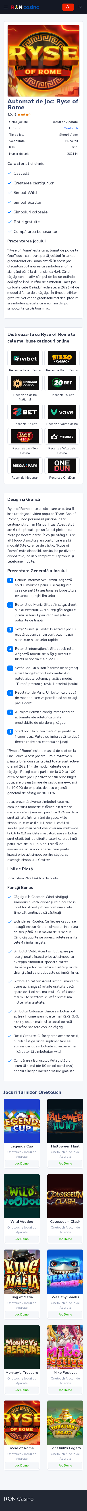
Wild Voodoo (21, 1221)
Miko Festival (65, 1372)
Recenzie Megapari (25, 478)
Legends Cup (21, 1146)
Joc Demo (22, 1164)
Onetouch (71, 128)
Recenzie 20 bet (62, 395)
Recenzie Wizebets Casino (62, 450)
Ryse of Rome (22, 1448)
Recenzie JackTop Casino (25, 450)
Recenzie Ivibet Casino (25, 370)
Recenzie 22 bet (25, 424)
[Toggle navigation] (5, 7)
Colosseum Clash (65, 1221)
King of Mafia (22, 1297)
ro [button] (80, 7)
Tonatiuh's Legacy (65, 1448)
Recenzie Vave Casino (62, 424)
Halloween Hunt (65, 1146)
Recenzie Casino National (25, 397)
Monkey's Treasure (22, 1372)
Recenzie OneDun (62, 478)
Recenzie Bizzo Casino (62, 370)
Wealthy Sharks (65, 1297)
